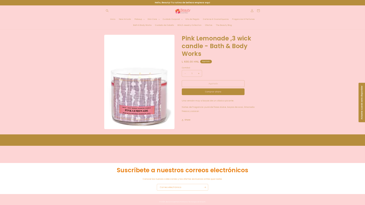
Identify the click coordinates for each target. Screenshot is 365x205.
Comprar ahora (213, 92)
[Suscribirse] (205, 187)
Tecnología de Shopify (197, 202)
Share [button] (187, 120)
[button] (107, 11)
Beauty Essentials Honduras (177, 202)
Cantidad (186, 68)
